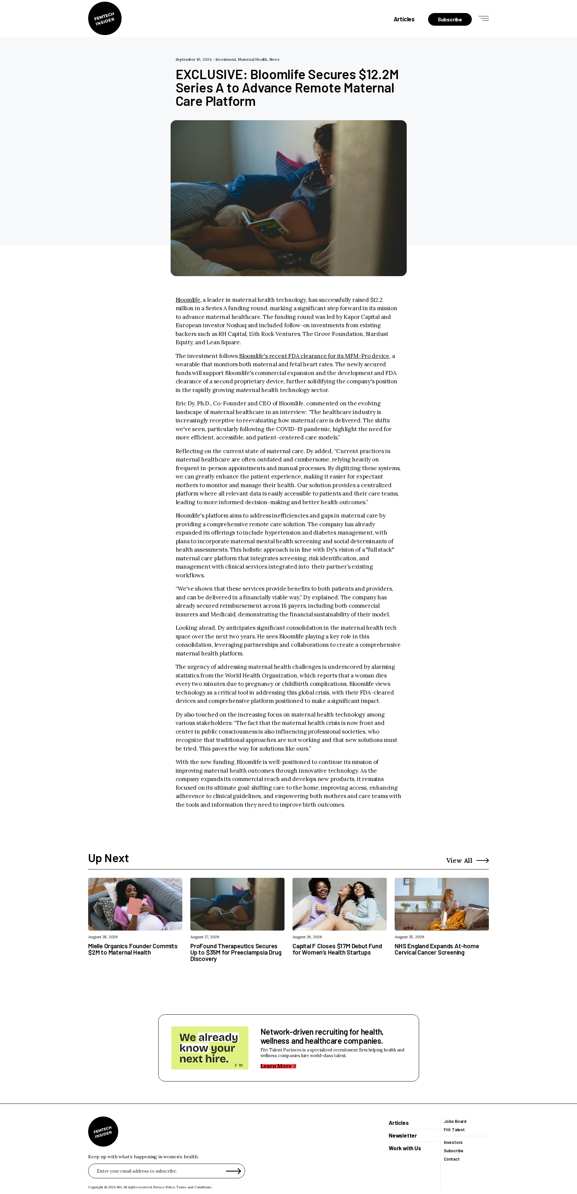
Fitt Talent (454, 1130)
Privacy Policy (164, 1187)
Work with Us (405, 1148)
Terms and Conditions (193, 1187)
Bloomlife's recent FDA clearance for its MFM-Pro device (314, 356)
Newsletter (403, 1136)
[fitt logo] (105, 18)
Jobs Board (455, 1121)
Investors (453, 1142)
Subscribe (453, 1151)
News (274, 59)
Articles (404, 19)
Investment (225, 59)
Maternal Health (252, 59)
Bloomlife (188, 300)
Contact (452, 1159)
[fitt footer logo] (103, 1132)
